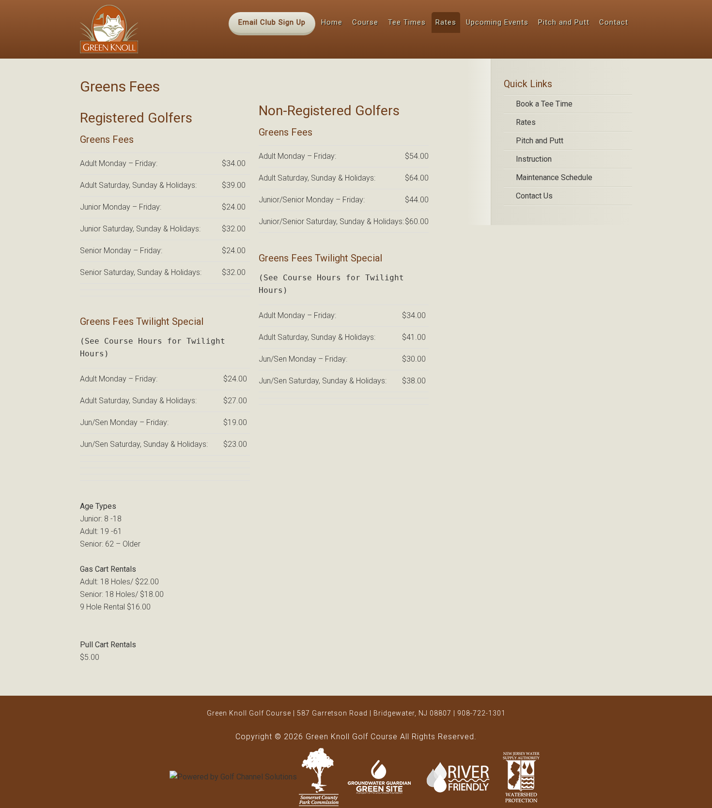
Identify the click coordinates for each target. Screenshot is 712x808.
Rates (526, 122)
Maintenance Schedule (554, 177)
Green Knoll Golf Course (109, 29)
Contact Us (534, 195)
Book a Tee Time (544, 103)
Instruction (534, 159)
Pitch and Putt (539, 140)
